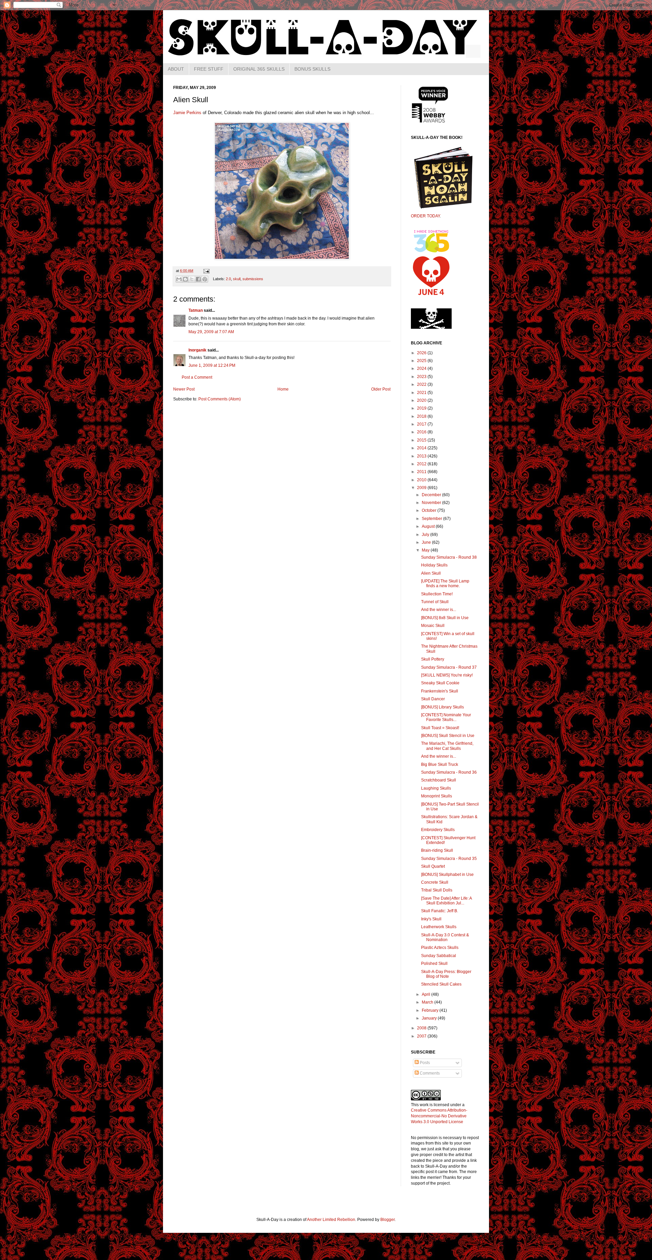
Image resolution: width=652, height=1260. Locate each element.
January (430, 1018)
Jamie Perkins (187, 112)
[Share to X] (191, 279)
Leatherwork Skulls (438, 926)
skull (236, 279)
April (426, 994)
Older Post (381, 389)
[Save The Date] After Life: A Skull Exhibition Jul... (446, 900)
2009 (422, 487)
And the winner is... (438, 609)
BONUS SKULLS (312, 69)
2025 (422, 360)
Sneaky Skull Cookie (440, 683)
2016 (422, 432)
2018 (422, 416)
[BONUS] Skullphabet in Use (447, 874)
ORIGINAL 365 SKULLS (259, 69)
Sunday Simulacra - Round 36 (449, 772)
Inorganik (197, 350)
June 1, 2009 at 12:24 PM (211, 365)
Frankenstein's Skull (439, 691)
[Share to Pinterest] (204, 279)
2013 (422, 456)
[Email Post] (206, 271)
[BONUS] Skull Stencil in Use (447, 735)
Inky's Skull (431, 919)
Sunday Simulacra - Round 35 (449, 858)
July (426, 534)
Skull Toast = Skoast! (440, 727)
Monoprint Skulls (436, 796)
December (432, 494)
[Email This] (179, 279)
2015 (422, 440)
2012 (422, 464)
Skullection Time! (437, 594)
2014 (422, 448)
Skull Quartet (433, 866)
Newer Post (184, 389)
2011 (422, 471)
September (432, 518)
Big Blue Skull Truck (439, 764)
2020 (422, 400)
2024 (422, 368)
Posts (424, 1062)
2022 (422, 384)
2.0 (228, 279)
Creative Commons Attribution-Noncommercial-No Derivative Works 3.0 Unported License (439, 1116)
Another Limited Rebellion (331, 1219)
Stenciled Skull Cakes (441, 984)
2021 (422, 392)
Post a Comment (197, 377)
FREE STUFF (208, 69)
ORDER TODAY (425, 216)
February (430, 1010)
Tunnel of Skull (435, 601)
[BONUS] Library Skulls (442, 707)
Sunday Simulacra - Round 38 (449, 557)
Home (283, 389)
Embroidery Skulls (438, 829)
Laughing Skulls (436, 788)
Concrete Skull (434, 882)
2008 (422, 1028)
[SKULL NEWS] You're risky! (447, 675)
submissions (252, 279)
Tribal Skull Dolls (436, 890)
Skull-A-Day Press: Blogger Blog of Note (446, 974)
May (426, 550)
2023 (422, 376)
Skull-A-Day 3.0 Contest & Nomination (445, 937)
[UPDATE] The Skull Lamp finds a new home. (445, 583)
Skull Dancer (433, 699)
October (429, 510)
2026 (422, 352)
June (427, 542)
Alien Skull (431, 573)
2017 (422, 424)
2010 (422, 480)
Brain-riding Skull (437, 850)
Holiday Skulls (434, 565)
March (428, 1002)
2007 (422, 1036)
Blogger (387, 1219)
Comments (429, 1073)
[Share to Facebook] (198, 279)
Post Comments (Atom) (219, 399)
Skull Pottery (432, 659)
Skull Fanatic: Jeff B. (439, 910)
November (432, 502)
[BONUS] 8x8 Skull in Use (445, 617)
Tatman (195, 310)
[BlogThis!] (185, 279)
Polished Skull (434, 963)
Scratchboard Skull (438, 780)
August (429, 526)
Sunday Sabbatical (438, 955)
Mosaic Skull (433, 625)
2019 (422, 408)
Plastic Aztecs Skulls (439, 947)
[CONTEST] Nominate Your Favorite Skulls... (446, 717)
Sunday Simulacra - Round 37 (449, 667)
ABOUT (176, 69)
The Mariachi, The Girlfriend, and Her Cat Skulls (447, 746)
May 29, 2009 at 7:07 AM (211, 331)
